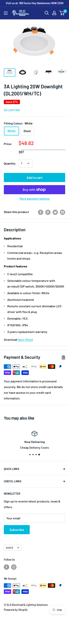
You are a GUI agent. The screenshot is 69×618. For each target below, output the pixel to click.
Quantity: (10, 163)
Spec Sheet (25, 339)
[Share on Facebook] (40, 212)
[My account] (54, 13)
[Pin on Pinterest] (48, 212)
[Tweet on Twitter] (55, 212)
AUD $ (9, 547)
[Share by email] (62, 212)
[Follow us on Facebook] (6, 567)
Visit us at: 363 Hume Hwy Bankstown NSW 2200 (34, 3)
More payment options (35, 198)
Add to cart (34, 177)
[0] (62, 13)
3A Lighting (12, 110)
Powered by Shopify (16, 609)
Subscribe (17, 530)
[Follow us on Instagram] (13, 567)
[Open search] (47, 13)
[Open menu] (6, 13)
